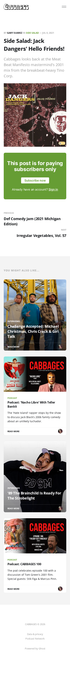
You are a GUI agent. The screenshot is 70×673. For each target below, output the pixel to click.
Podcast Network (35, 638)
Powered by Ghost (35, 648)
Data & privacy (35, 634)
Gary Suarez (14, 32)
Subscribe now (35, 180)
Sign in (53, 189)
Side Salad (32, 32)
